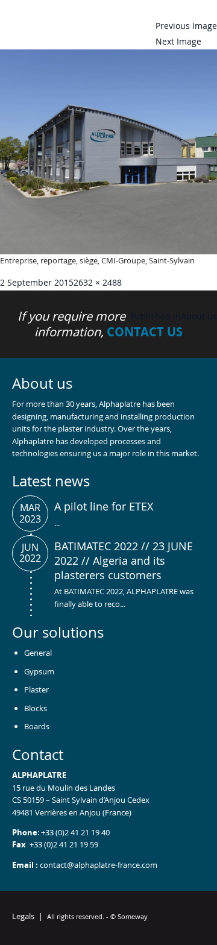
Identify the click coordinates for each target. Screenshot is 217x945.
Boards (36, 726)
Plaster (36, 689)
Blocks (35, 708)
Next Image (178, 41)
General (38, 652)
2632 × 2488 (98, 282)
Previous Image (186, 25)
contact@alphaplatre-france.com (98, 864)
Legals (23, 916)
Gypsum (39, 671)
